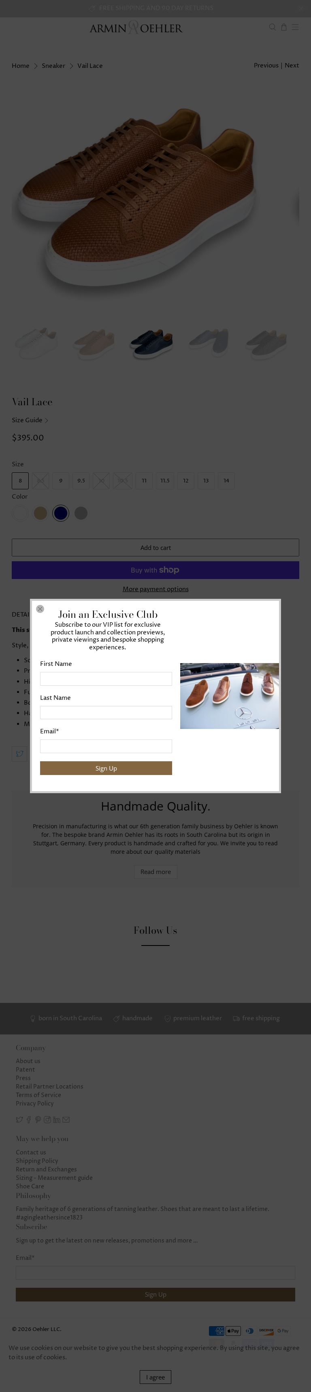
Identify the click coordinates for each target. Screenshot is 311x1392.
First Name (56, 664)
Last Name (55, 698)
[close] (40, 609)
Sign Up (106, 768)
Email (49, 731)
